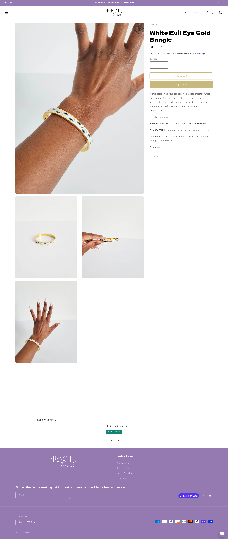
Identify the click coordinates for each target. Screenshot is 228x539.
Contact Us (122, 478)
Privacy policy (123, 463)
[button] (6, 12)
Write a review (114, 431)
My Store (25, 533)
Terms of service (124, 473)
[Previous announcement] (71, 3)
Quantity (153, 59)
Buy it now (181, 84)
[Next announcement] (157, 3)
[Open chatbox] (222, 533)
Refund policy (123, 468)
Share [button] (155, 156)
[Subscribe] (66, 495)
